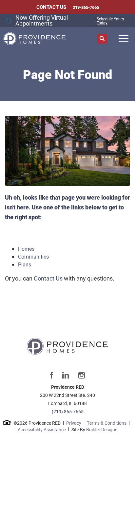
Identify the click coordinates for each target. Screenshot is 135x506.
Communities (33, 256)
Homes (26, 248)
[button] (102, 39)
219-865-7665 (86, 7)
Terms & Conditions (106, 423)
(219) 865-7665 (68, 411)
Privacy (73, 423)
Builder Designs (101, 429)
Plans (24, 264)
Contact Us (48, 278)
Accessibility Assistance (42, 429)
